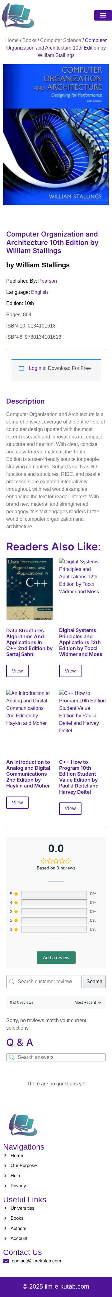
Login (35, 368)
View (17, 670)
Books (29, 40)
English (39, 292)
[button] (103, 15)
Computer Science (60, 40)
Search (94, 981)
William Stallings (43, 265)
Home (12, 40)
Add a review (56, 957)
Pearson (47, 281)
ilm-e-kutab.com (67, 1286)
